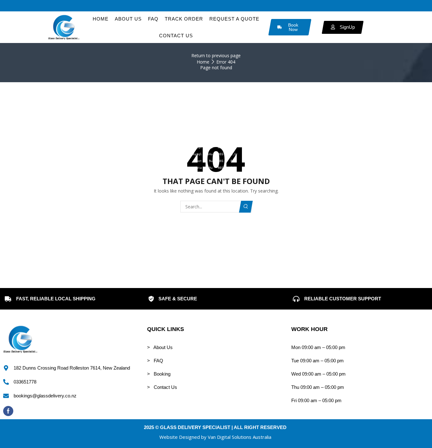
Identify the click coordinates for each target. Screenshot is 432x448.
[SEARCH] (246, 206)
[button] (215, 437)
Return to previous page (216, 55)
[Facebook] (8, 411)
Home (203, 62)
